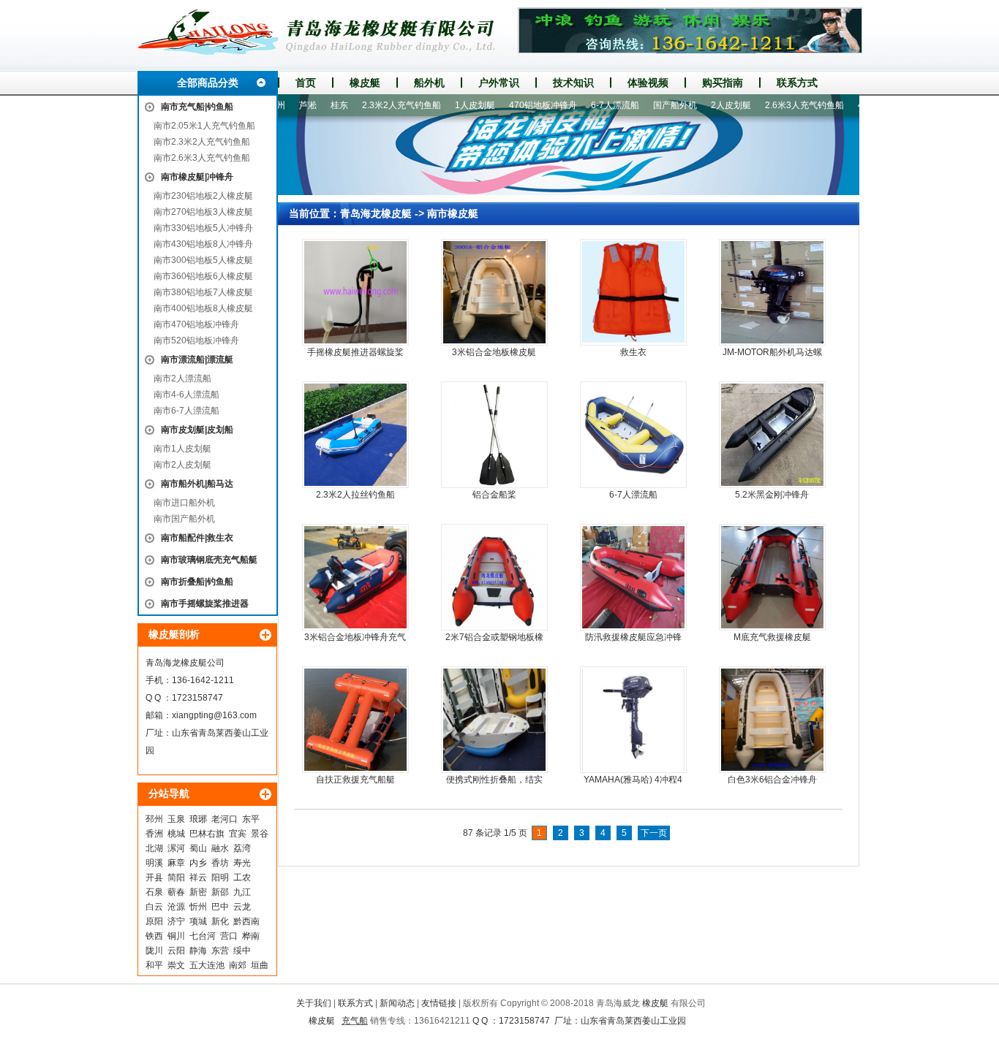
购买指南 (722, 82)
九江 (242, 892)
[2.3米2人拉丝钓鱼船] (355, 434)
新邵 (220, 892)
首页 (305, 82)
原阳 (154, 921)
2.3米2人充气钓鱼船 (378, 105)
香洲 (154, 834)
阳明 (220, 877)
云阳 (176, 950)
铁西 (154, 936)
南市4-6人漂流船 (186, 394)
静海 (198, 950)
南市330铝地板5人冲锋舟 (203, 228)
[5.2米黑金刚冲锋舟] (772, 434)
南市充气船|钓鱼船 (197, 107)
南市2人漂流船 (182, 378)
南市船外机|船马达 (197, 484)
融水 (220, 848)
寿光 (242, 863)
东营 (220, 950)
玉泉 (176, 819)
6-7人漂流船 (592, 105)
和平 (154, 965)
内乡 (198, 863)
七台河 (202, 936)
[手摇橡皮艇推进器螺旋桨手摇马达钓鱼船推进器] (355, 292)
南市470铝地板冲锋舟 (196, 324)
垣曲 (259, 965)
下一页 (654, 833)
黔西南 (246, 921)
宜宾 (237, 834)
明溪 (154, 863)
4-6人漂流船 (858, 105)
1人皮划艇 (451, 105)
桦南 (251, 936)
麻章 (176, 863)
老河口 (224, 819)
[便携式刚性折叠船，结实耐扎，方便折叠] (494, 719)
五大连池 (207, 965)
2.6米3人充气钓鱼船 (781, 105)
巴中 (220, 907)
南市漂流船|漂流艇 (197, 359)
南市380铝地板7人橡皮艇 (203, 292)
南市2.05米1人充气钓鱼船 (204, 126)
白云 (154, 907)
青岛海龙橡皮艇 (376, 213)
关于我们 (313, 1003)
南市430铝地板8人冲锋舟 (203, 244)
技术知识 (573, 82)
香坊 (220, 863)
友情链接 (438, 1003)
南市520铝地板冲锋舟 (196, 340)
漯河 (176, 848)
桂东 (316, 105)
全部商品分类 (207, 82)
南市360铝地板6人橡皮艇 (203, 276)
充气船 (355, 1021)
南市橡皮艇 (452, 213)
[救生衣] (633, 292)
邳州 (154, 819)
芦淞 (284, 105)
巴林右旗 (207, 834)
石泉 (154, 892)
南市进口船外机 (184, 503)
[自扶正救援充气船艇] (355, 719)
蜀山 (198, 848)
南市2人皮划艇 (182, 465)
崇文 (176, 965)
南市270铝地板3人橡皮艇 (203, 212)
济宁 (176, 921)
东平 (251, 819)
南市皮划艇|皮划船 (197, 429)
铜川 (176, 936)
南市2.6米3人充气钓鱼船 (202, 158)
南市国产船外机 (184, 519)
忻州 (198, 907)
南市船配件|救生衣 (197, 538)
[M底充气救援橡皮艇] (772, 577)
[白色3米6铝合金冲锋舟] (772, 719)
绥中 (242, 950)
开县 (154, 877)
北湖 (154, 848)
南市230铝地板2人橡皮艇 (203, 196)
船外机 (429, 82)
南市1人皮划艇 (182, 448)
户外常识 (498, 82)
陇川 (154, 950)
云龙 (242, 907)
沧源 (176, 907)
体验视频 (647, 82)
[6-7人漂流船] (633, 434)
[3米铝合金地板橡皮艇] (494, 292)
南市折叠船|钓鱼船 (197, 581)
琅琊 (198, 819)
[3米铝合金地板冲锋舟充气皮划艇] (355, 577)
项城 (198, 921)
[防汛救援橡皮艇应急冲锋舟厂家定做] (633, 577)
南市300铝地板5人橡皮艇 (203, 260)
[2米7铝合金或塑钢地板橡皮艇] (494, 577)
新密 (198, 892)
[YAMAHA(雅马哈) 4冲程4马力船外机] (633, 719)
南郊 (237, 965)
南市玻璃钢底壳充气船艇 (209, 560)
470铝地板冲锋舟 (520, 105)
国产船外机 (652, 105)
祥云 (198, 877)
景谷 (259, 834)
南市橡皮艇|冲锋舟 (197, 177)
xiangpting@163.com (214, 715)
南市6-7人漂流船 (186, 411)
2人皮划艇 (707, 105)
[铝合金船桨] (494, 434)
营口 (229, 936)
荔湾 (242, 848)
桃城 (176, 834)
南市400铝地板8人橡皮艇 (203, 308)
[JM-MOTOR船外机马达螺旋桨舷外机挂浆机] (772, 292)
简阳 (176, 877)
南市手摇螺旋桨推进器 (205, 603)
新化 (220, 921)
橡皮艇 (365, 82)
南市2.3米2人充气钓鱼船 (202, 142)
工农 (242, 877)
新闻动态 (397, 1003)
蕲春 (176, 892)
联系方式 (797, 82)
